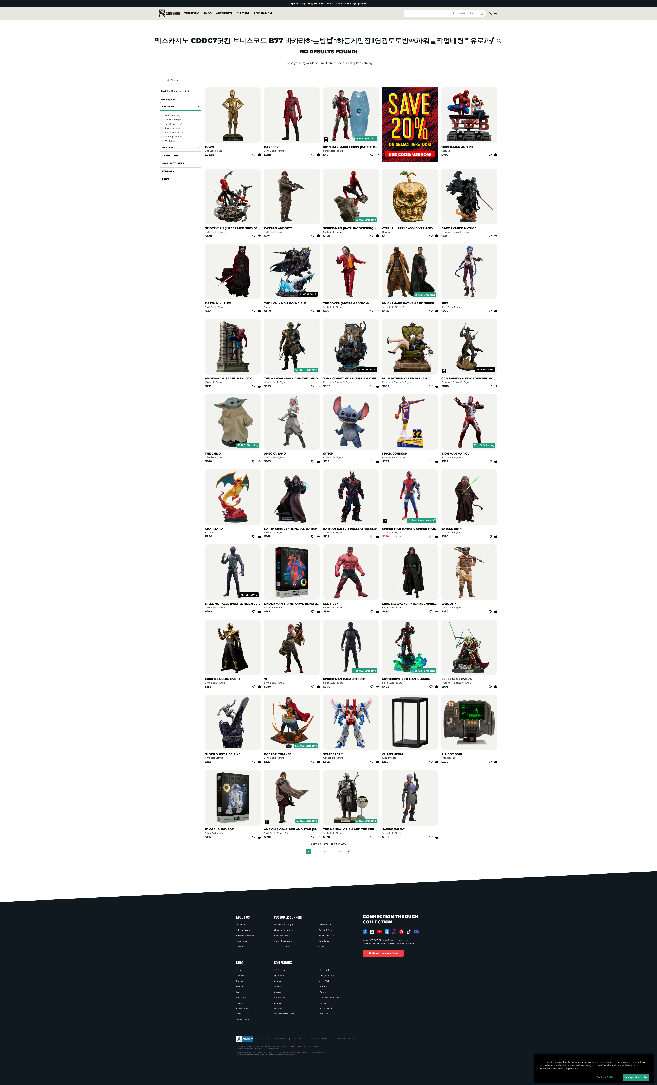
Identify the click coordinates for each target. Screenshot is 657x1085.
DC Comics (279, 970)
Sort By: (165, 91)
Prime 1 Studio (326, 1008)
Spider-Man (263, 13)
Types (238, 992)
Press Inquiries (242, 941)
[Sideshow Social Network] (387, 931)
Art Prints (224, 13)
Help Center (324, 941)
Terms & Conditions (300, 1039)
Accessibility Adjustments (349, 1039)
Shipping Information (284, 930)
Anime (239, 1003)
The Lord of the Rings (284, 1014)
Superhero (279, 1008)
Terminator (324, 986)
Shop (208, 13)
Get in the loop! (387, 953)
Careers (239, 946)
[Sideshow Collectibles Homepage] (170, 13)
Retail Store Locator (327, 935)
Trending (191, 13)
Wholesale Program (245, 935)
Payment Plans (325, 930)
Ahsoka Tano (280, 997)
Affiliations (241, 997)
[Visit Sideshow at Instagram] (394, 931)
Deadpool (278, 992)
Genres (239, 981)
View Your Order (281, 935)
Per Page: (166, 99)
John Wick (324, 981)
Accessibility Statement (323, 1039)
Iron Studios (324, 1014)
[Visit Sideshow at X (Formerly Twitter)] (372, 931)
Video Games (242, 1008)
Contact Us (323, 946)
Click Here (325, 63)
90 (340, 851)
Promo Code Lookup (284, 941)
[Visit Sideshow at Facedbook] (365, 931)
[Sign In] (490, 13)
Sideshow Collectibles (329, 997)
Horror (239, 1014)
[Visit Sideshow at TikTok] (408, 931)
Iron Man (278, 986)
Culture (243, 13)
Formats (240, 986)
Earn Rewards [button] (324, 924)
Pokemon (324, 992)
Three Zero (324, 1003)
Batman (277, 981)
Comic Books (242, 1019)
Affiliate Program (244, 930)
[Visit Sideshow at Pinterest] (401, 931)
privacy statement (277, 1054)
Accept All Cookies (636, 1077)
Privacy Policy (263, 1039)
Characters (241, 975)
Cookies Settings (280, 1039)
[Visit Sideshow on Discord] (416, 931)
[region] (594, 1068)
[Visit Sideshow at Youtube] (379, 931)
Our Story (240, 924)
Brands (239, 970)
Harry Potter (325, 970)
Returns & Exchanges (284, 924)
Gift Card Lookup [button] (282, 946)
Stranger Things (326, 975)
